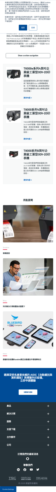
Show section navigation (28, 55)
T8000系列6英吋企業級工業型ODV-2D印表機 (37, 154)
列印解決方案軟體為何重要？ (14, 306)
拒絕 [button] (33, 27)
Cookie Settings (8, 489)
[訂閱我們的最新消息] (27, 458)
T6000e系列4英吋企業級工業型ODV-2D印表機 (37, 72)
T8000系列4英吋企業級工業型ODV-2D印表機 (37, 113)
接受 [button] (23, 27)
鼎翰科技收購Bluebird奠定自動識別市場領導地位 (22, 359)
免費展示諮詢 (28, 392)
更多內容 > (28, 98)
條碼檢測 (6, 253)
